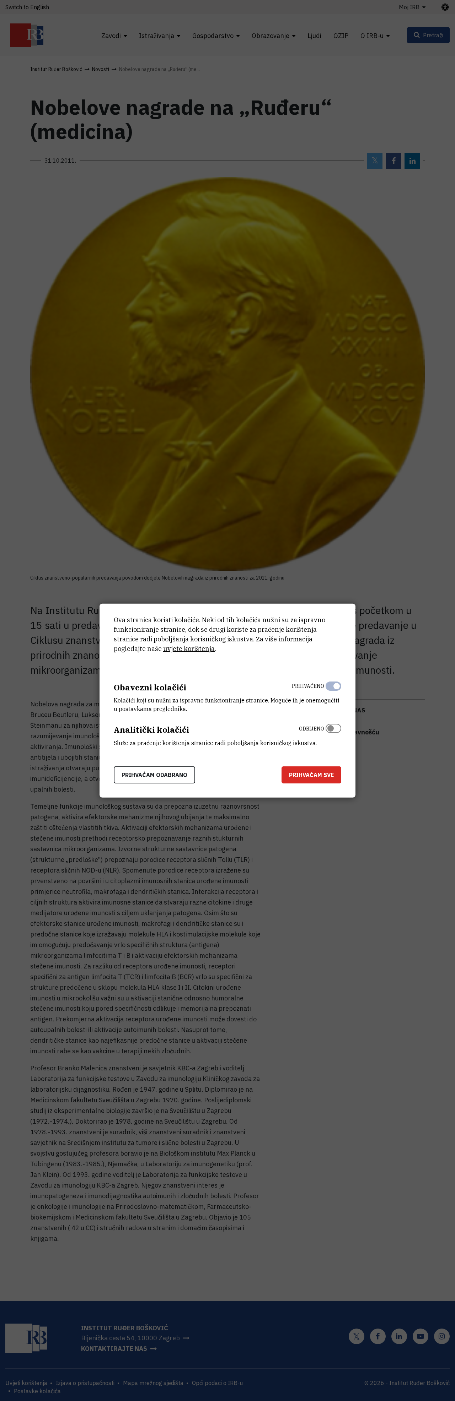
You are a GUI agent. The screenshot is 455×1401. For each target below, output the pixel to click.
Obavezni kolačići (150, 687)
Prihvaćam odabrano (154, 774)
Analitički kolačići (151, 729)
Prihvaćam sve (311, 774)
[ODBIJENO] (333, 734)
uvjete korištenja (189, 648)
